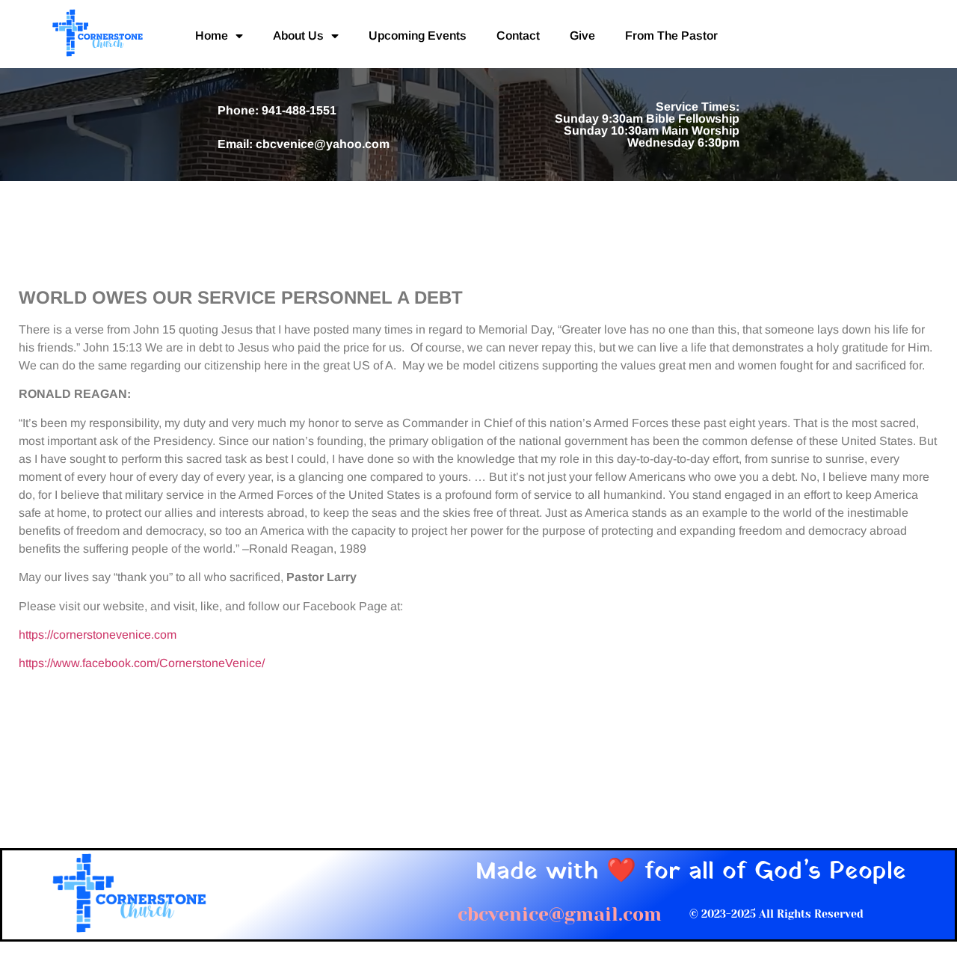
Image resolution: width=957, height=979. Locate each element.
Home (211, 35)
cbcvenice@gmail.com (560, 914)
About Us (298, 35)
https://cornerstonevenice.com (97, 634)
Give (582, 35)
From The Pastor (671, 35)
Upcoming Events (418, 35)
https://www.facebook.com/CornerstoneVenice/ (142, 663)
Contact (518, 35)
